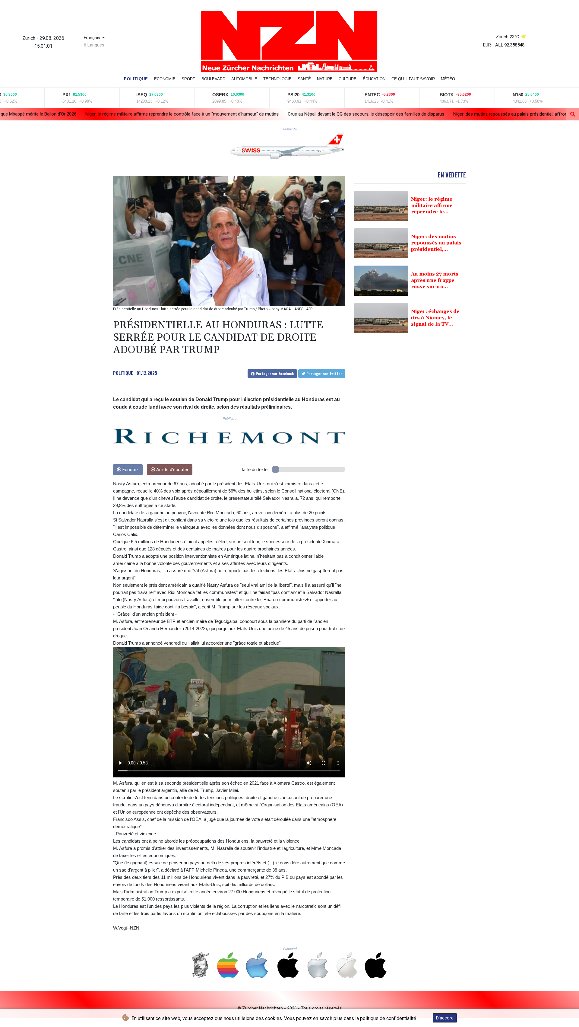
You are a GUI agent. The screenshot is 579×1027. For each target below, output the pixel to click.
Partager (274, 373)
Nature (325, 79)
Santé (304, 79)
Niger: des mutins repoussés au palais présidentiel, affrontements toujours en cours (432, 114)
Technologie (277, 79)
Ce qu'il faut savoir (413, 79)
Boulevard (213, 79)
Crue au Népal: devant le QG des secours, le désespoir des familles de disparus (262, 113)
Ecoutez (130, 469)
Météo (448, 79)
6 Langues (94, 45)
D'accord (445, 1018)
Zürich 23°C (507, 37)
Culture (347, 79)
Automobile (244, 79)
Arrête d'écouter (171, 469)
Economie (165, 79)
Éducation (374, 79)
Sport (188, 79)
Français (92, 37)
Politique (136, 79)
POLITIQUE (123, 372)
